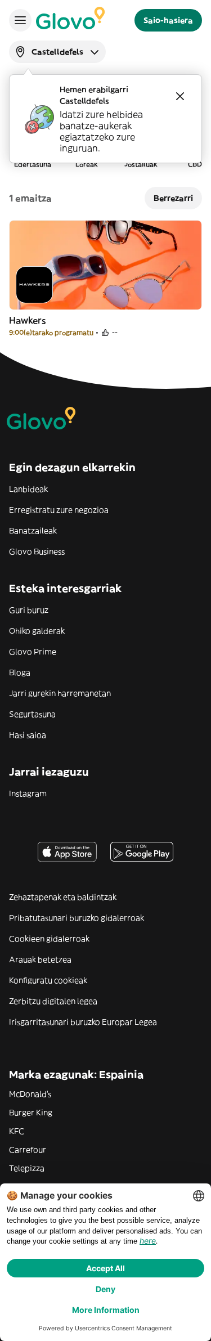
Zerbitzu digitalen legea (53, 1001)
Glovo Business (37, 551)
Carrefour (27, 1150)
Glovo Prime (32, 652)
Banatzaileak (33, 531)
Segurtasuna (32, 714)
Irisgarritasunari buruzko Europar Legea (83, 1022)
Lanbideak (28, 489)
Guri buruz (28, 610)
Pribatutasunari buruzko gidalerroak (76, 918)
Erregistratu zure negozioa (59, 510)
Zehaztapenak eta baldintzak (62, 897)
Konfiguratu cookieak (48, 980)
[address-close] (180, 96)
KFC (16, 1131)
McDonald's (30, 1094)
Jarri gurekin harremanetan (60, 693)
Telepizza (26, 1168)
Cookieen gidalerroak (49, 939)
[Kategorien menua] (20, 20)
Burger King (30, 1112)
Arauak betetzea (40, 959)
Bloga (19, 672)
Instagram (28, 793)
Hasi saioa (27, 735)
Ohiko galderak (37, 631)
